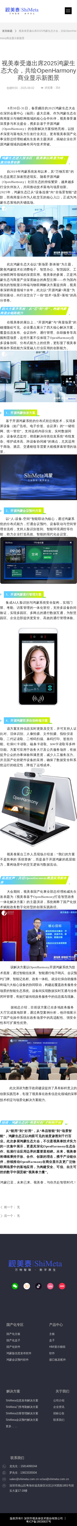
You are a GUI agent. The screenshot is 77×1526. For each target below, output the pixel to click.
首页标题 (7, 30)
